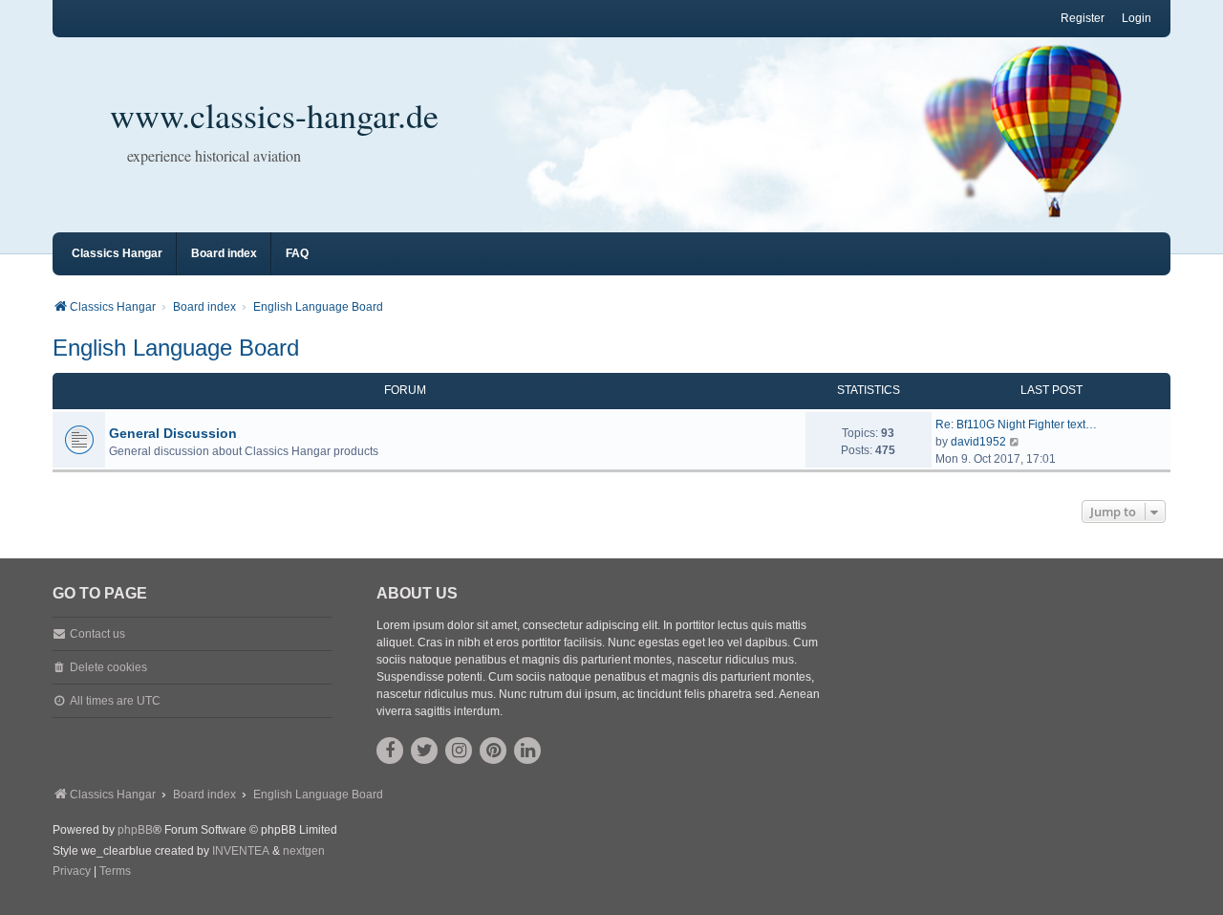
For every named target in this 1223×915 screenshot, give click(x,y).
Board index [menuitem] (224, 253)
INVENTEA (240, 851)
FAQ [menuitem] (297, 253)
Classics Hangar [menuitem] (117, 253)
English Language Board (176, 347)
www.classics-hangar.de (274, 115)
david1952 (978, 441)
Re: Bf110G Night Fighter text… (1016, 424)
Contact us (97, 634)
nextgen (304, 851)
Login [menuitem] (1136, 18)
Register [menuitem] (1083, 18)
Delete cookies (108, 667)
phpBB (135, 830)
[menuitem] (72, 871)
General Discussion (173, 433)
